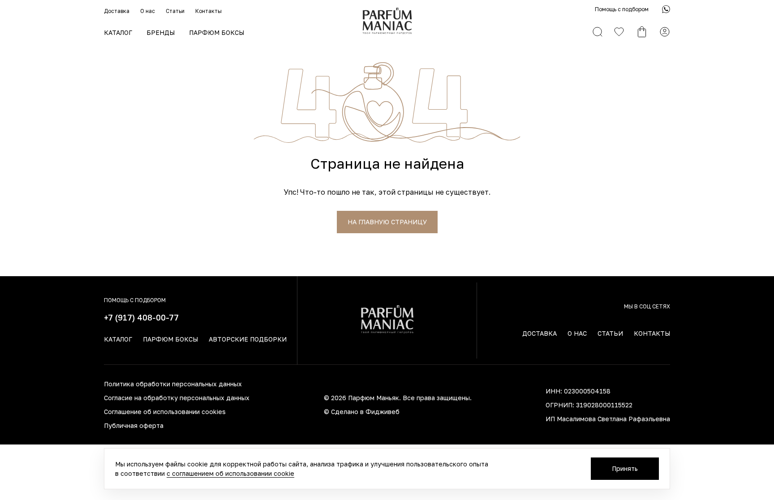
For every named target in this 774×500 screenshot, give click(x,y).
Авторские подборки (248, 339)
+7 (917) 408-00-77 (141, 317)
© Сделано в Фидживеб (362, 411)
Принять (625, 468)
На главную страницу (387, 222)
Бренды (160, 32)
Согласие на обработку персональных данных (176, 398)
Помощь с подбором (622, 9)
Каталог (118, 32)
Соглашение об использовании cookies (165, 411)
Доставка (116, 11)
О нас (147, 11)
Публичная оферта (133, 425)
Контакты (208, 11)
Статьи (175, 11)
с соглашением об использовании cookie (230, 473)
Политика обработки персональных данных (173, 384)
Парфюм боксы (216, 32)
